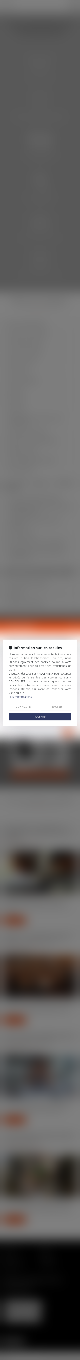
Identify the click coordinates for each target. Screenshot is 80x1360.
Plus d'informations (20, 697)
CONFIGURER (24, 706)
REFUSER (56, 706)
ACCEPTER (40, 716)
